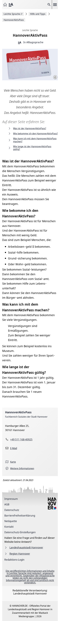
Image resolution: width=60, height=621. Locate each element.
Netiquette (10, 521)
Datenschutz (11, 510)
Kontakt (9, 526)
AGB (6, 504)
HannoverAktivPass (18, 412)
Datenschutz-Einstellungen (20, 532)
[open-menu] (55, 4)
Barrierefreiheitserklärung (19, 515)
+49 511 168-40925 (21, 439)
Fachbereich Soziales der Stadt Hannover (26, 416)
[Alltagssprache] (11, 4)
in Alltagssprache (33, 42)
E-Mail (13, 448)
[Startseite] (5, 4)
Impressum (11, 498)
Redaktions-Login (14, 559)
